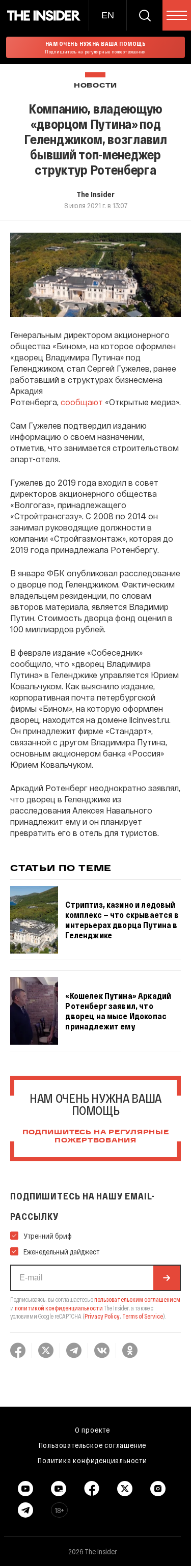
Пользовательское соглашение (93, 1444)
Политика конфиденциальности (92, 1460)
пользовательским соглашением (137, 1299)
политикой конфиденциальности (59, 1307)
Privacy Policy (102, 1316)
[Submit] (166, 1278)
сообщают (82, 402)
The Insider (95, 194)
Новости (95, 86)
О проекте (92, 1429)
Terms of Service (142, 1316)
